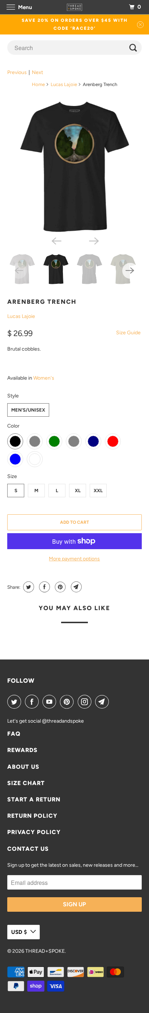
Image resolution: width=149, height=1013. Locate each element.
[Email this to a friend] (75, 586)
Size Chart (26, 783)
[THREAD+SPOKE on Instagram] (86, 701)
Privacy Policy (34, 832)
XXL (98, 490)
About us (23, 766)
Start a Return (33, 799)
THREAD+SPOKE (45, 951)
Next (37, 72)
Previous (17, 72)
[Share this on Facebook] (43, 586)
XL (78, 490)
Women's (43, 378)
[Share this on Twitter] (27, 586)
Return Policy (32, 815)
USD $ (19, 932)
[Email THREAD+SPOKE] (103, 701)
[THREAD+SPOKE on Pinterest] (68, 701)
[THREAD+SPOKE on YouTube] (50, 701)
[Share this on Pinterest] (59, 586)
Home (38, 84)
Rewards (22, 750)
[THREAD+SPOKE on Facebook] (33, 701)
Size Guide (128, 333)
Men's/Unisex (28, 410)
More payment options (74, 559)
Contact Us (28, 848)
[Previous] (56, 240)
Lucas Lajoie (64, 84)
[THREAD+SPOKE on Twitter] (15, 701)
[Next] (93, 240)
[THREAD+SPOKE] (74, 7)
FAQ (14, 733)
